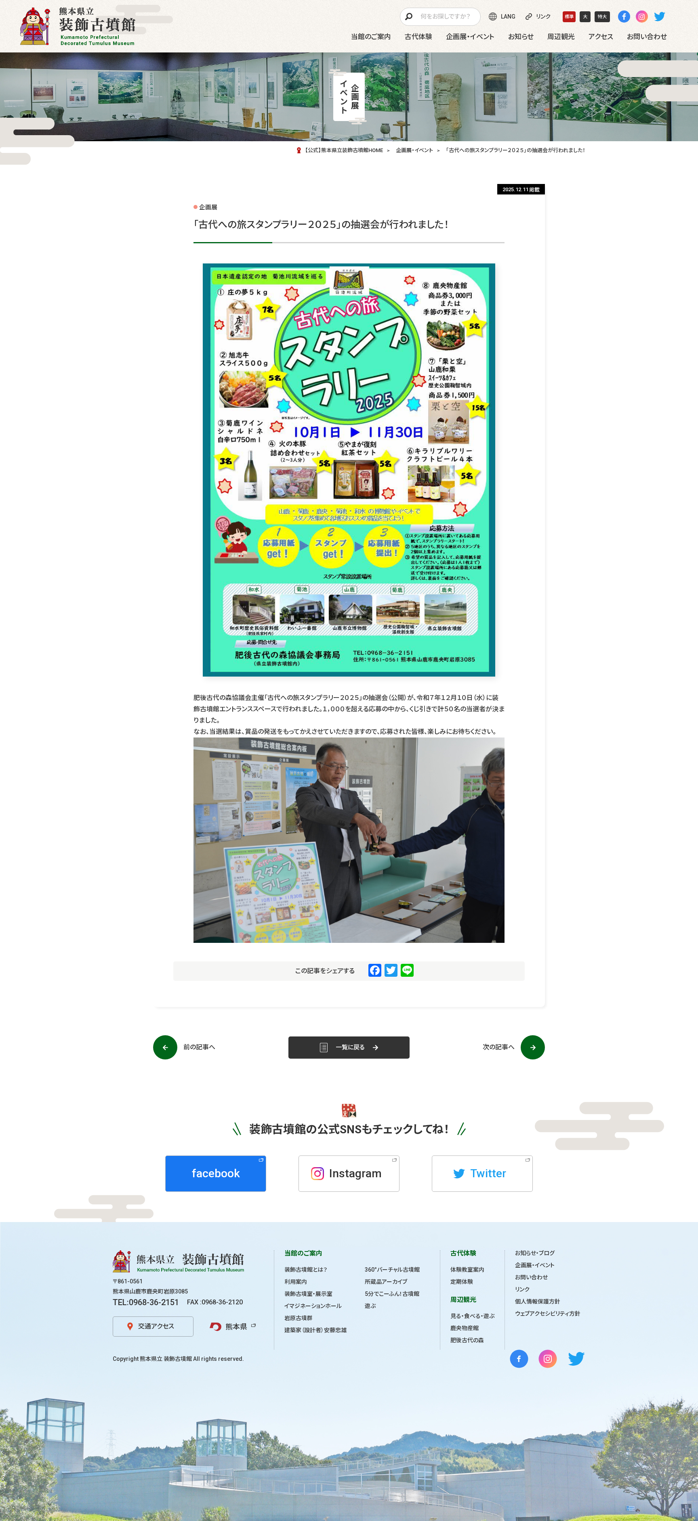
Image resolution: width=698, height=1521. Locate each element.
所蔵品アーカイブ (386, 1282)
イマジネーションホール (313, 1306)
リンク (522, 1289)
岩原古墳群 (298, 1318)
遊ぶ (370, 1306)
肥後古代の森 (467, 1340)
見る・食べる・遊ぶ (472, 1316)
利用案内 (295, 1282)
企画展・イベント (535, 1265)
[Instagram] (642, 16)
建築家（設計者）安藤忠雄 (315, 1330)
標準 (569, 16)
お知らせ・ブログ (535, 1253)
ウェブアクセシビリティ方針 (547, 1313)
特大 (602, 16)
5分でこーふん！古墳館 (392, 1294)
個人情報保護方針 (537, 1301)
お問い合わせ (531, 1277)
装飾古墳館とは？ (305, 1269)
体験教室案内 (467, 1269)
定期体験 (461, 1282)
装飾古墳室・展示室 (308, 1294)
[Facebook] (624, 16)
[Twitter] (660, 16)
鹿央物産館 (464, 1328)
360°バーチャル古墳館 (392, 1269)
